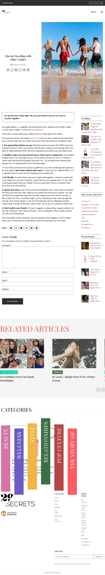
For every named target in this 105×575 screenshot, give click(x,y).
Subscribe (98, 556)
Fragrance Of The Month (90, 204)
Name (5, 272)
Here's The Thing (8, 372)
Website (5, 289)
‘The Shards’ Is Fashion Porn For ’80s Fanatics (95, 272)
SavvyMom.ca (86, 227)
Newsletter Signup (7, 3)
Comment (6, 245)
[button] (8, 70)
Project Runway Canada (89, 211)
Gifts (83, 218)
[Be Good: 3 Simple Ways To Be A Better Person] (74, 353)
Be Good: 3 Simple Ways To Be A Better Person (73, 378)
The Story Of (85, 201)
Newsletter (85, 221)
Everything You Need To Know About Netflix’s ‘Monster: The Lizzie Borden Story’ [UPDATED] (95, 245)
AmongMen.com (87, 224)
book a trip (35, 138)
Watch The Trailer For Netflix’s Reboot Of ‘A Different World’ (95, 298)
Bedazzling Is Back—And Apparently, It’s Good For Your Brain (95, 285)
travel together (36, 129)
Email (5, 280)
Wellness (57, 372)
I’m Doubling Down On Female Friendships (17, 378)
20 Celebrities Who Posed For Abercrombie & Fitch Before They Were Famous (91, 167)
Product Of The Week (89, 208)
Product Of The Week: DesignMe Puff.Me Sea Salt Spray (95, 259)
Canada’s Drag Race (88, 214)
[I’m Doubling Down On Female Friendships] (22, 353)
